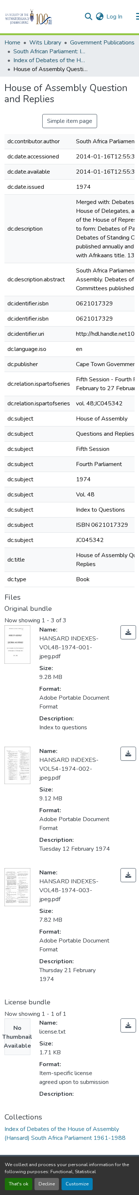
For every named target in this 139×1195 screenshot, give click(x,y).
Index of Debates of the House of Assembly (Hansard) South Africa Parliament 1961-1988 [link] (50, 60)
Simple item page (69, 121)
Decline (47, 1184)
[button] (41, 16)
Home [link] (12, 43)
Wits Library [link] (45, 43)
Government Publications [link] (102, 43)
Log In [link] (114, 17)
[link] (128, 632)
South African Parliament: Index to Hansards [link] (50, 51)
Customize (77, 1184)
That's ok (18, 1184)
